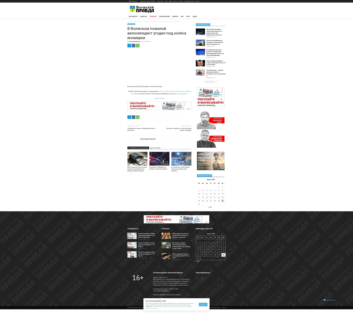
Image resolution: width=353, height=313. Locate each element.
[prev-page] (128, 174)
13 (211, 194)
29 (218, 201)
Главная (129, 21)
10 (199, 194)
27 (211, 201)
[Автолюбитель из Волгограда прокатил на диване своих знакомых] (181, 159)
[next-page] (131, 174)
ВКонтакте (180, 91)
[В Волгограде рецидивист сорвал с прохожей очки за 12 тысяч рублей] (200, 63)
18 (203, 197)
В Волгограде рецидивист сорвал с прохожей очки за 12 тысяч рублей (215, 62)
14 (214, 194)
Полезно (181, 1)
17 (199, 197)
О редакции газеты (189, 1)
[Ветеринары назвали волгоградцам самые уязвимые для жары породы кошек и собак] (166, 245)
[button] (223, 16)
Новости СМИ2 (159, 98)
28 (214, 201)
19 (207, 197)
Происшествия (164, 16)
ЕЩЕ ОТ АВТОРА (155, 148)
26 (207, 201)
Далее (195, 16)
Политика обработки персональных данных (167, 295)
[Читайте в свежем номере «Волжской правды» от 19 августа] (132, 245)
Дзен (132, 94)
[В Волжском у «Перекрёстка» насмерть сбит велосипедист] (159, 159)
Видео (170, 1)
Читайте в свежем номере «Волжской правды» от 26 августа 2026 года (146, 235)
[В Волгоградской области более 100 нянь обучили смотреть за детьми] (166, 236)
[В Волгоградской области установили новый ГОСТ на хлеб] (166, 256)
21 (214, 197)
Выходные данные (216, 307)
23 (222, 197)
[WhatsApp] (138, 45)
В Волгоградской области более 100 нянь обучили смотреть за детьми (180, 235)
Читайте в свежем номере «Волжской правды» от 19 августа (146, 244)
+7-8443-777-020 (173, 289)
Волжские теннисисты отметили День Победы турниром (179, 129)
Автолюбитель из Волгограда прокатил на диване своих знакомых (180, 168)
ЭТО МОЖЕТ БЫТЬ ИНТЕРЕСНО (138, 148)
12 (207, 194)
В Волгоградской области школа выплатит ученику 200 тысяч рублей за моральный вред (137, 168)
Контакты (197, 1)
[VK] (133, 45)
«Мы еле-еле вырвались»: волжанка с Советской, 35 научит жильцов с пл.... (214, 42)
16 (222, 194)
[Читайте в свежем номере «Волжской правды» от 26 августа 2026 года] (132, 236)
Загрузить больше (210, 82)
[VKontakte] (224, 1)
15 (218, 194)
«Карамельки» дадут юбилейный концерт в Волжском (141, 129)
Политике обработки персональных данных (165, 306)
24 (199, 201)
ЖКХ (182, 16)
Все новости (161, 1)
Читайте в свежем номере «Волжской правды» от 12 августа (146, 254)
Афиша (175, 1)
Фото (166, 1)
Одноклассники (170, 91)
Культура (175, 16)
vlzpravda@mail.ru (182, 94)
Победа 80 (153, 16)
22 (218, 197)
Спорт (188, 16)
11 (203, 194)
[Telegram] (221, 1)
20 (211, 197)
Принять (203, 304)
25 (203, 201)
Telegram (187, 91)
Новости (162, 91)
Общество (143, 16)
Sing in (224, 307)
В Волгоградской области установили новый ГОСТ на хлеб (180, 255)
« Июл (210, 207)
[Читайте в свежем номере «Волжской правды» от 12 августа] (132, 254)
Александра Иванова (135, 41)
